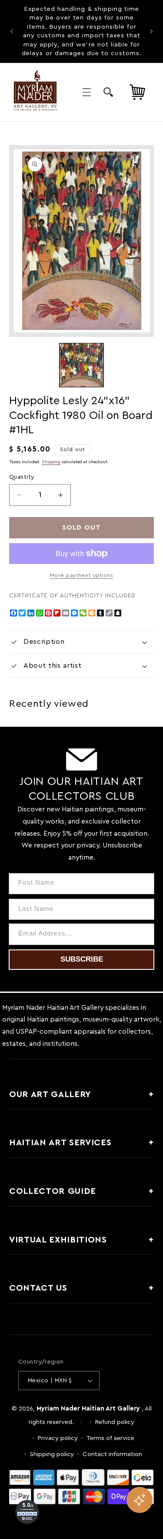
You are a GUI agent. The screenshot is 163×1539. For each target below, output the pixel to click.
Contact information (112, 1454)
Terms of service (110, 1438)
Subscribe (81, 959)
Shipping (51, 462)
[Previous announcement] (11, 31)
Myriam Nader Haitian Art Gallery (88, 1408)
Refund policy (114, 1422)
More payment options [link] (81, 575)
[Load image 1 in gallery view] (81, 365)
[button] (86, 92)
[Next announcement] (151, 31)
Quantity (21, 477)
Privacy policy (58, 1438)
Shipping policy (52, 1454)
